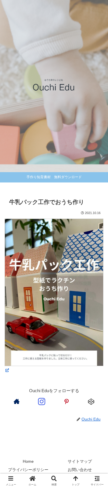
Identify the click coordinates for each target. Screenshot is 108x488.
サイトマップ (80, 461)
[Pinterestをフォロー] (66, 401)
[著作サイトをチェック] (16, 401)
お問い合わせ (80, 469)
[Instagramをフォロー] (41, 401)
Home (28, 461)
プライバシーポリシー (28, 469)
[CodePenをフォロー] (91, 401)
